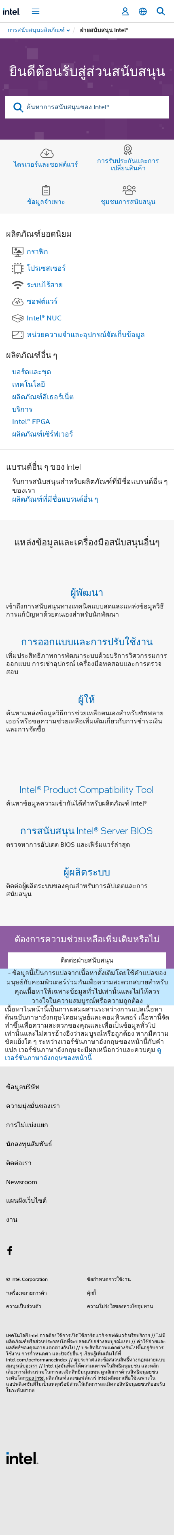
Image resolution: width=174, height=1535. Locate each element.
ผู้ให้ (86, 699)
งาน (11, 1220)
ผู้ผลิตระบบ (87, 871)
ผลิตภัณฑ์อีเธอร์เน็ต (43, 396)
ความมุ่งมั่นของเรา (33, 1106)
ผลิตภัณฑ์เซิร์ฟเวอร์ (42, 434)
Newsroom (21, 1182)
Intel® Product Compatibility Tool (86, 789)
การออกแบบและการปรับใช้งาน (87, 641)
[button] (87, 662)
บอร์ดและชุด (31, 371)
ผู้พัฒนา (86, 592)
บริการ (22, 409)
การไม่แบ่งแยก (27, 1125)
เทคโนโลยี (28, 384)
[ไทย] (143, 11)
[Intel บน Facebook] (10, 1252)
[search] (18, 107)
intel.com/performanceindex (37, 1360)
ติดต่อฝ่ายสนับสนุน (87, 960)
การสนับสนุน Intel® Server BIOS (86, 830)
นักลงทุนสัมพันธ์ (29, 1144)
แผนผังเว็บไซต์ (26, 1201)
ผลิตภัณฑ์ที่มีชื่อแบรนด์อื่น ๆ (55, 499)
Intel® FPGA (31, 421)
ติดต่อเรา (19, 1163)
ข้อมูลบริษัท (23, 1087)
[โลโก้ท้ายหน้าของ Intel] (22, 1458)
